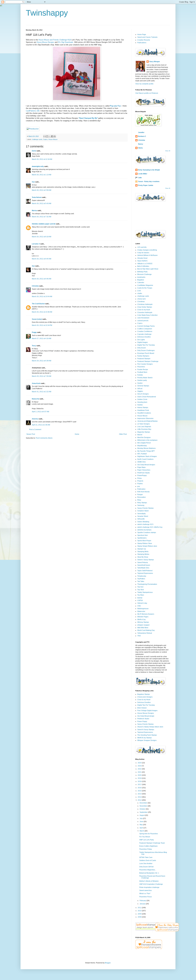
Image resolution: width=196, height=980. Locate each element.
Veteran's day (142, 603)
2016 (140, 788)
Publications (141, 43)
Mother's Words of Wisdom (149, 881)
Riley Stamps (142, 503)
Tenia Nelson (37, 197)
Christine (35, 286)
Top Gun (140, 587)
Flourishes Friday (145, 849)
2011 (140, 908)
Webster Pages (142, 617)
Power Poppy (142, 721)
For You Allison (144, 837)
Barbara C (142, 136)
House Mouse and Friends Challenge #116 (55, 40)
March (142, 831)
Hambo (140, 405)
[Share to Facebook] (52, 136)
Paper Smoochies (143, 470)
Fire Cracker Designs (145, 364)
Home (77, 434)
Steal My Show (142, 557)
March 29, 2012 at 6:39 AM (41, 361)
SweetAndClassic (143, 565)
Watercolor (141, 611)
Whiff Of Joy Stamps (144, 738)
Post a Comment (35, 429)
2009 (140, 914)
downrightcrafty (38, 166)
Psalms (140, 484)
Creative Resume (143, 40)
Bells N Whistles (143, 266)
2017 (140, 784)
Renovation (141, 497)
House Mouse (52, 139)
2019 (140, 778)
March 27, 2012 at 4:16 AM (41, 338)
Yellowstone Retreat (144, 633)
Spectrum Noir (142, 535)
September (144, 812)
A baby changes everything (147, 250)
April (141, 828)
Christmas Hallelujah (145, 304)
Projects (140, 481)
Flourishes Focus (145, 897)
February (143, 901)
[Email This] (44, 136)
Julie (140, 178)
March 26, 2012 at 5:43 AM (41, 203)
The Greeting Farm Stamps (147, 735)
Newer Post (31, 434)
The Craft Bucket (38, 304)
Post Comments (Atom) (44, 438)
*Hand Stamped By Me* (88, 118)
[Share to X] (49, 136)
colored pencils (142, 321)
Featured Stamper (143, 359)
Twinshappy (47, 12)
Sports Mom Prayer (144, 541)
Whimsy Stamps (143, 622)
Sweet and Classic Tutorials (147, 37)
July (141, 818)
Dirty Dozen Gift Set (146, 867)
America (35, 419)
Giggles (140, 391)
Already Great (142, 258)
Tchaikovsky (141, 576)
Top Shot (140, 590)
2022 (140, 769)
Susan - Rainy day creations (148, 181)
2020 (140, 775)
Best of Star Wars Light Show (147, 269)
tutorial (139, 598)
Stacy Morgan (154, 61)
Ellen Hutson (142, 708)
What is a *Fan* (145, 893)
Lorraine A (36, 244)
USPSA (140, 600)
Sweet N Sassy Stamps (145, 730)
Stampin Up (141, 549)
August (142, 815)
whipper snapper (143, 625)
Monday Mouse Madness (146, 448)
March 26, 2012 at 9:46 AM (41, 279)
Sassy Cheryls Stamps (145, 508)
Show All (167, 151)
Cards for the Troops (144, 288)
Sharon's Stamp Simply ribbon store (150, 727)
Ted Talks (140, 581)
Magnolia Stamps (143, 432)
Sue (33, 182)
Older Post (123, 434)
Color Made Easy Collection (147, 315)
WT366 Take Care (145, 857)
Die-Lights (141, 340)
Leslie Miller (142, 174)
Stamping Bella (142, 551)
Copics (45, 139)
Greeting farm (142, 402)
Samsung (140, 505)
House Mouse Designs (145, 713)
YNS (139, 636)
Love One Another (145, 863)
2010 (140, 911)
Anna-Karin (36, 383)
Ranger (140, 494)
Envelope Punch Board (145, 353)
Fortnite (140, 375)
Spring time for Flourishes (148, 834)
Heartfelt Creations (144, 413)
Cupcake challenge (144, 334)
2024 (140, 763)
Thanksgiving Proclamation (147, 584)
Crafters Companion (144, 329)
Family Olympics (143, 356)
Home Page (141, 34)
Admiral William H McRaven (147, 255)
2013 (140, 797)
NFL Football (142, 454)
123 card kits (142, 247)
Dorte (34, 151)
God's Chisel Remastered (146, 397)
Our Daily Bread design (145, 716)
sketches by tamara (144, 530)
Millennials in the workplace (147, 440)
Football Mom (142, 372)
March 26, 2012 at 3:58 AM (41, 190)
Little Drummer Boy (144, 429)
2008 (140, 917)
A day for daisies (143, 253)
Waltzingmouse (143, 609)
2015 (140, 791)
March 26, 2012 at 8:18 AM (41, 237)
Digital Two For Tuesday (146, 345)
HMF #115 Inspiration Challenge (151, 884)
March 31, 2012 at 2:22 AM (41, 392)
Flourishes (141, 367)
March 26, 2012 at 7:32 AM (41, 217)
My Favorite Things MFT (146, 451)
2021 (140, 772)
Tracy (34, 346)
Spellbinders (142, 538)
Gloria (140, 148)
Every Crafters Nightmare (148, 846)
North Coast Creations (145, 459)
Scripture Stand (143, 511)
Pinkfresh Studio (143, 719)
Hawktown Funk (143, 410)
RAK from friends (143, 492)
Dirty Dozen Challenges (146, 350)
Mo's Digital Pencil (144, 443)
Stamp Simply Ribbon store (147, 546)
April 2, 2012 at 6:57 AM (40, 412)
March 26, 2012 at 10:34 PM (42, 325)
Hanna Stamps (142, 407)
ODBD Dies (141, 462)
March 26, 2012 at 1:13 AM (41, 175)
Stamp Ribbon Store (144, 543)
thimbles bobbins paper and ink (43, 224)
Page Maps (141, 467)
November (144, 806)
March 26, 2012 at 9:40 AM (41, 259)
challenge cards (37, 139)
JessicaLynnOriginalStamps (147, 421)
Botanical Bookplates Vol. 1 (149, 873)
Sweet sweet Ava (145, 890)
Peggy (34, 332)
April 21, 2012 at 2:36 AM (41, 425)
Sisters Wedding (143, 522)
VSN (139, 606)
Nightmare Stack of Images (147, 456)
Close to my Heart (143, 700)
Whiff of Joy (141, 619)
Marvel (139, 435)
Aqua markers (142, 261)
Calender (140, 282)
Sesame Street (142, 516)
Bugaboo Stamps (143, 694)
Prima (139, 478)
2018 (140, 781)
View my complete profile (144, 84)
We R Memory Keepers (145, 614)
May (141, 825)
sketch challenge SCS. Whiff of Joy (149, 527)
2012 (140, 800)
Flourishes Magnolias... (147, 870)
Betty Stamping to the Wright (149, 170)
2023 (140, 766)
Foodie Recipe (142, 369)
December (144, 803)
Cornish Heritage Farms (146, 326)
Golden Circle (142, 399)
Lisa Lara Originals (144, 427)
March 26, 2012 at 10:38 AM (42, 312)
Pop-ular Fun (115, 106)
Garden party (142, 380)
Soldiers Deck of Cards (147, 860)
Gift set (139, 389)
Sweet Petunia (142, 562)
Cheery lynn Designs (145, 697)
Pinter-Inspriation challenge (149, 887)
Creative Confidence (144, 331)
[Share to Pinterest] (54, 136)
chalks (139, 293)
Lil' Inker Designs (143, 424)
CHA (139, 291)
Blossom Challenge (144, 274)
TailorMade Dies (143, 568)
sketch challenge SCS (145, 524)
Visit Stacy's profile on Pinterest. (146, 93)
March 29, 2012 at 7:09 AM (41, 376)
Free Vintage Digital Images (147, 710)
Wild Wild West (142, 628)
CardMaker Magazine (145, 285)
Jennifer (141, 132)
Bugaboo (140, 280)
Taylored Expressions (145, 573)
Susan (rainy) (37, 319)
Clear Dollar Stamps (144, 307)
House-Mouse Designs (45, 42)
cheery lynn (141, 299)
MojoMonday (142, 446)
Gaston (140, 383)
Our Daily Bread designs (146, 465)
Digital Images (142, 342)
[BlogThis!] (47, 136)
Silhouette (141, 519)
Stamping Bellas (143, 554)
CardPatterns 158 (32, 111)
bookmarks (141, 277)
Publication (141, 489)
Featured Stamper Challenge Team (152, 843)
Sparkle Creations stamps (146, 532)
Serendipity (141, 514)
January (143, 904)
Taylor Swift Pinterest (144, 571)
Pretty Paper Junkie (145, 185)
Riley (139, 500)
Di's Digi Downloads (65, 42)
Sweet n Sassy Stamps (145, 560)
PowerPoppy (142, 475)
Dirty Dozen (141, 348)
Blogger (108, 963)
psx (138, 486)
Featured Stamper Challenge (147, 361)
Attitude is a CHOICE (144, 264)
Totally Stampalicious (145, 592)
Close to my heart (143, 310)
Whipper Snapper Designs (147, 740)
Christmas (141, 302)
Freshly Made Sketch (145, 378)
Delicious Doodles (144, 337)
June (142, 821)
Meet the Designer (144, 437)
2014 (140, 794)
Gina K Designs (143, 394)
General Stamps (143, 386)
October (143, 809)
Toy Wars (140, 595)
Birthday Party (142, 272)
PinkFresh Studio (143, 473)
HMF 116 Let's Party (146, 840)
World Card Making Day (146, 630)
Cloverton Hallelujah (144, 312)
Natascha (35, 399)
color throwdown (143, 318)
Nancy (140, 144)
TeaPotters (141, 579)
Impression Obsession (145, 418)
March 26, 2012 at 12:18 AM (42, 159)
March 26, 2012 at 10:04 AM (42, 296)
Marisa (34, 210)
